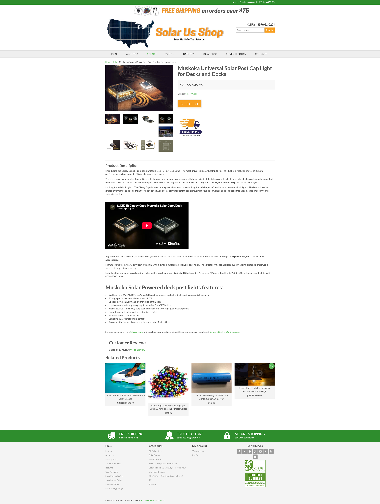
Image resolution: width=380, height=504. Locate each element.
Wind (169, 53)
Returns (109, 467)
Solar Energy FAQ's (114, 476)
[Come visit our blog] (265, 451)
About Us (132, 53)
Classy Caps (191, 93)
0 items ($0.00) (268, 2)
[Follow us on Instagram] (260, 451)
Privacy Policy (111, 459)
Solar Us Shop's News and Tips (163, 463)
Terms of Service (113, 463)
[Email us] (255, 457)
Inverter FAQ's (112, 484)
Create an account (248, 2)
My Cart (196, 455)
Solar (151, 53)
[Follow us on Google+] (255, 451)
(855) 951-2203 (265, 24)
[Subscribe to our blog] (271, 451)
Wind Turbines (156, 459)
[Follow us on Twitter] (244, 451)
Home (113, 53)
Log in (233, 2)
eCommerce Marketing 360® (152, 500)
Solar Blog (210, 53)
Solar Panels (154, 455)
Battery (188, 53)
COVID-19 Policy (236, 53)
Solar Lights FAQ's (113, 480)
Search (108, 451)
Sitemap (152, 484)
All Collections (155, 451)
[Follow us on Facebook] (239, 451)
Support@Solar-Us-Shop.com (225, 331)
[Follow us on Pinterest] (249, 451)
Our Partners (111, 472)
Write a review (137, 349)
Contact (261, 53)
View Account (198, 451)
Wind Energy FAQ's (114, 488)
